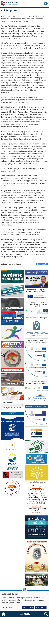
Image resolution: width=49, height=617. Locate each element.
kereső (46, 614)
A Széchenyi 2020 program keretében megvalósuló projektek (36, 341)
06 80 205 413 (37, 488)
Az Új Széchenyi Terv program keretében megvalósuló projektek (36, 382)
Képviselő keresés (7, 403)
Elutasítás (28, 607)
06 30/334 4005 (37, 491)
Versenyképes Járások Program (36, 318)
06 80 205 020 (37, 507)
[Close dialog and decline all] (47, 592)
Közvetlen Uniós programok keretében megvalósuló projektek (36, 290)
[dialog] (24, 601)
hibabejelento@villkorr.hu (36, 495)
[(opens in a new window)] (46, 3)
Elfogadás (41, 607)
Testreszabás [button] (7, 607)
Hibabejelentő (37, 512)
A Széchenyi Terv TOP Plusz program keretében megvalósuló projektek (37, 304)
